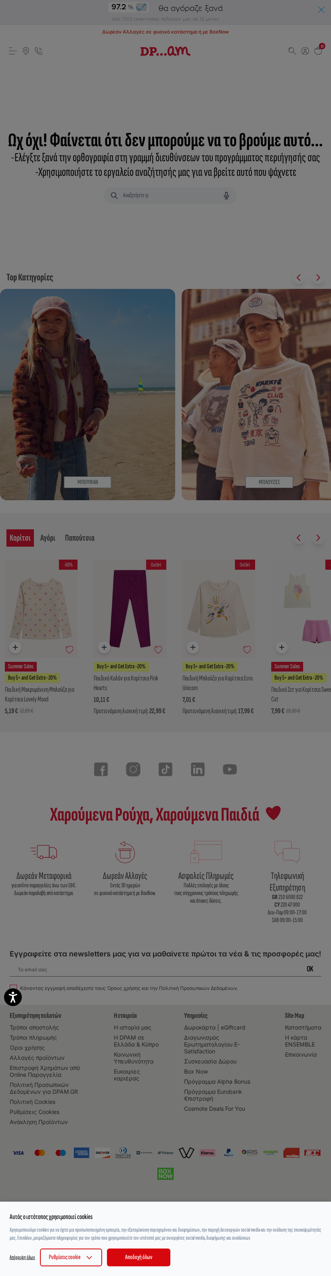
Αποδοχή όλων (138, 1257)
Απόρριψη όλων (22, 1257)
